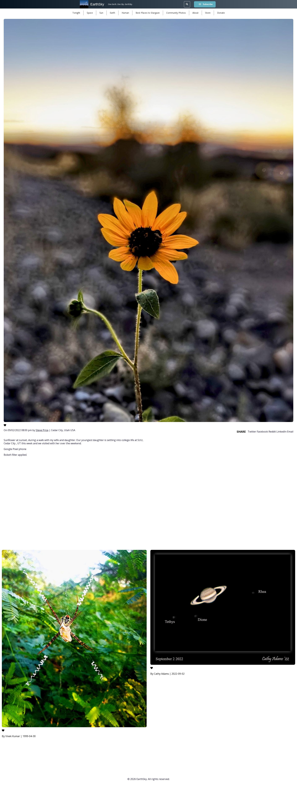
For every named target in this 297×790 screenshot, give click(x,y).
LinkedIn (281, 431)
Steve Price (42, 430)
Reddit (272, 431)
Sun (101, 12)
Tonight (76, 12)
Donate (221, 12)
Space (90, 12)
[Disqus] (148, 503)
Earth (112, 12)
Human (125, 12)
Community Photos (176, 12)
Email (290, 431)
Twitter (252, 431)
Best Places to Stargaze (148, 12)
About (195, 12)
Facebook (262, 431)
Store (208, 12)
